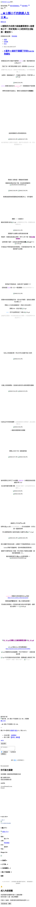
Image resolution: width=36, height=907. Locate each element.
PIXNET (8, 881)
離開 (10, 903)
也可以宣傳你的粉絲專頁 (6, 823)
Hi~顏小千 (3, 820)
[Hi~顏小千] (1, 821)
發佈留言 (3, 754)
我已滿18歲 (4, 903)
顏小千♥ (3, 721)
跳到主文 (3, 22)
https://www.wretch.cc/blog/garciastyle (18, 597)
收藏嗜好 (13, 735)
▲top (2, 740)
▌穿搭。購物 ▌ (15, 737)
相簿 (5, 39)
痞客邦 (12, 730)
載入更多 (3, 743)
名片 (5, 43)
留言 (16, 730)
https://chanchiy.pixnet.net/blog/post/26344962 (18, 648)
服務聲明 (18, 883)
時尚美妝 (14, 36)
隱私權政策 (29, 881)
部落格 (6, 41)
